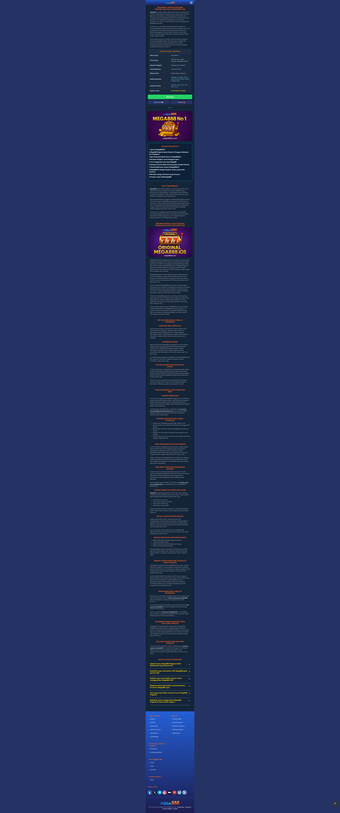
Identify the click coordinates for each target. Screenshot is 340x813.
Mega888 (152, 12)
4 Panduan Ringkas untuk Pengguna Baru (164, 159)
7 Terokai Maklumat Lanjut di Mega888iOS (164, 167)
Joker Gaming (175, 79)
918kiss (186, 77)
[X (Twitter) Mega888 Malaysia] (155, 792)
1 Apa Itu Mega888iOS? (157, 150)
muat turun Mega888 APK (169, 612)
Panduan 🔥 (181, 102)
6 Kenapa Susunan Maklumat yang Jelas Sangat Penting (169, 164)
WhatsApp (170, 97)
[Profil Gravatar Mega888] (184, 792)
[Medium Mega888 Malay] (170, 792)
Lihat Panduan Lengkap (178, 90)
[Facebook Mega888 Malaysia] (150, 792)
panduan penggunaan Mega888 (178, 598)
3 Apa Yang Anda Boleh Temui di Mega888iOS (165, 157)
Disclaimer (188, 807)
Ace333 (182, 79)
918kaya (173, 81)
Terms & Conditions (167, 808)
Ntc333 (187, 79)
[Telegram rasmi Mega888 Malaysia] (160, 792)
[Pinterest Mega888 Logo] (174, 792)
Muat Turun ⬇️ (158, 102)
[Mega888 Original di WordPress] (179, 792)
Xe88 (178, 81)
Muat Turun (180, 85)
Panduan (173, 85)
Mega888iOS (175, 55)
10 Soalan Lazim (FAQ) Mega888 (160, 177)
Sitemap (175, 808)
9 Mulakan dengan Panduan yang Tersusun (164, 174)
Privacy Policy (181, 807)
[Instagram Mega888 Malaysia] (165, 792)
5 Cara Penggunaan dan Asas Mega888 (162, 162)
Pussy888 (180, 77)
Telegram (170, 107)
